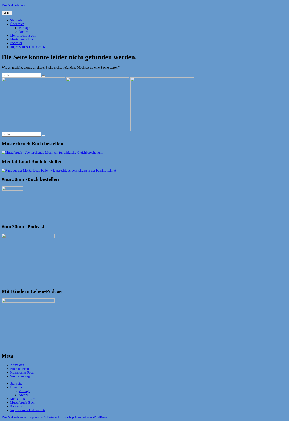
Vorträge (24, 28)
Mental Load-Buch (23, 35)
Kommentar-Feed (22, 372)
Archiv (23, 31)
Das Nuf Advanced (15, 5)
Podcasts (16, 43)
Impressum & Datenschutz (27, 47)
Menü (6, 12)
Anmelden (17, 365)
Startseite (16, 20)
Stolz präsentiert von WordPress (86, 417)
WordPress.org (20, 376)
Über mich (17, 24)
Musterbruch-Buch (22, 39)
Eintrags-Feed (19, 368)
